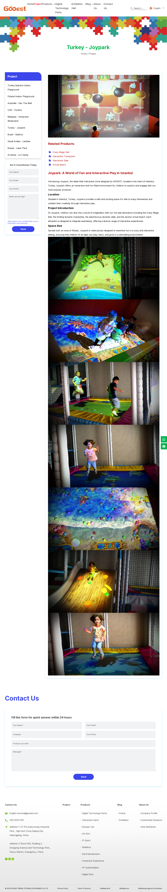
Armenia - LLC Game (18, 155)
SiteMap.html (105, 888)
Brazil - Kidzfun (15, 134)
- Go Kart (85, 833)
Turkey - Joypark (16, 127)
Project (92, 53)
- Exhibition (123, 820)
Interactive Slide (60, 160)
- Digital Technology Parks (94, 813)
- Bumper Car (87, 827)
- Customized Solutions (150, 820)
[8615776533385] (164, 439)
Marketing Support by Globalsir (150, 888)
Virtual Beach (59, 164)
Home (84, 53)
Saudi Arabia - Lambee (19, 141)
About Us (144, 804)
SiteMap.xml (124, 888)
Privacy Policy (62, 888)
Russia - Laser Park (17, 148)
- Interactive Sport (90, 820)
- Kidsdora (86, 847)
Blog (119, 804)
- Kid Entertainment (90, 854)
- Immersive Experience (92, 860)
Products (85, 804)
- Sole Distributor (147, 827)
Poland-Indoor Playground (21, 96)
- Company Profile (148, 813)
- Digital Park (87, 874)
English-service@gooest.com (24, 813)
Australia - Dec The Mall (20, 103)
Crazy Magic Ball (61, 152)
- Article (121, 813)
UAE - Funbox (15, 110)
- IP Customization (90, 867)
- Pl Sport (85, 840)
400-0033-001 (17, 820)
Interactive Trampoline (64, 156)
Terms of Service (84, 888)
